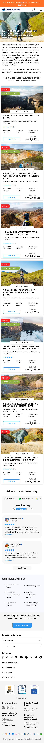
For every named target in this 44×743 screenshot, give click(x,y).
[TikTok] (11, 657)
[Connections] (22, 698)
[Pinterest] (26, 657)
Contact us (22, 625)
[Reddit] (40, 657)
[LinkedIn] (16, 657)
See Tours (22, 5)
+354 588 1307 (31, 727)
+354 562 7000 (9, 725)
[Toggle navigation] (41, 9)
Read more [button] (9, 534)
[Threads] (35, 657)
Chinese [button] (8, 640)
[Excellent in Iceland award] (22, 689)
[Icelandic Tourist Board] (34, 689)
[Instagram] (7, 657)
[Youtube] (21, 657)
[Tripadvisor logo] (9, 689)
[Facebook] (3, 657)
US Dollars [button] (9, 646)
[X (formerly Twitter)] (31, 657)
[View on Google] (7, 520)
